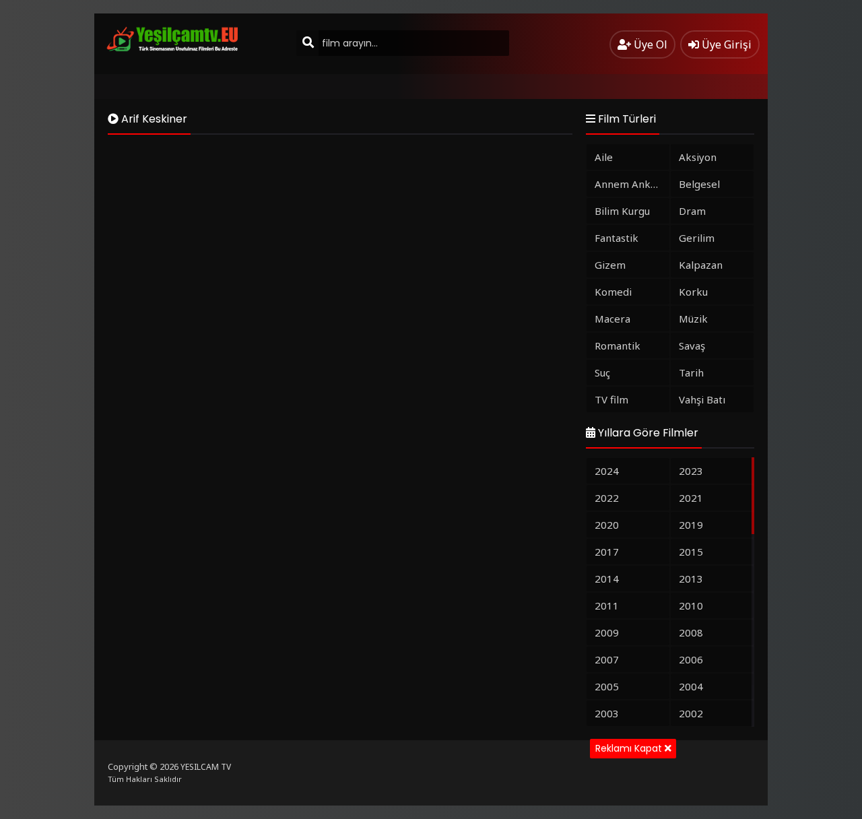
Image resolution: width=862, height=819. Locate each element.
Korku (693, 291)
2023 (691, 471)
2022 (607, 497)
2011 (607, 605)
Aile (604, 157)
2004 (691, 686)
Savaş (692, 345)
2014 (607, 578)
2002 (691, 713)
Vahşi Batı (702, 399)
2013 (691, 578)
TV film (611, 399)
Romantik (617, 345)
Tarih (691, 372)
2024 (607, 471)
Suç (602, 372)
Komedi (613, 291)
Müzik (693, 318)
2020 (607, 524)
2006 (691, 659)
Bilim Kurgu (622, 211)
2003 (607, 713)
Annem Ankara (630, 184)
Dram (692, 211)
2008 (691, 632)
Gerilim (697, 237)
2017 (607, 551)
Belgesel (699, 184)
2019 (691, 524)
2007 (607, 659)
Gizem (610, 264)
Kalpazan (701, 264)
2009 (607, 632)
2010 (691, 605)
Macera (612, 318)
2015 (691, 551)
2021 (691, 497)
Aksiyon (698, 157)
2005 (607, 686)
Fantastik (616, 237)
